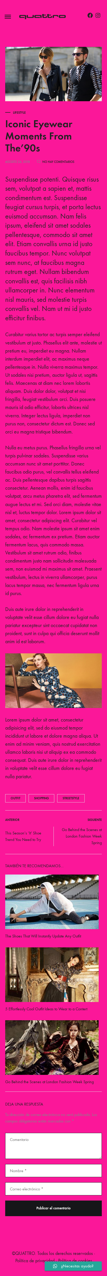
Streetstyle (71, 798)
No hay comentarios (58, 162)
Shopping (41, 798)
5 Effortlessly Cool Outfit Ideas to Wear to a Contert (46, 1008)
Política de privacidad (35, 1261)
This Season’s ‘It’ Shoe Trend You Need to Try (23, 836)
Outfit (15, 798)
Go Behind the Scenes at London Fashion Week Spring (82, 836)
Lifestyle (19, 112)
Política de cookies (75, 1261)
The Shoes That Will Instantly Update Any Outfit (43, 936)
